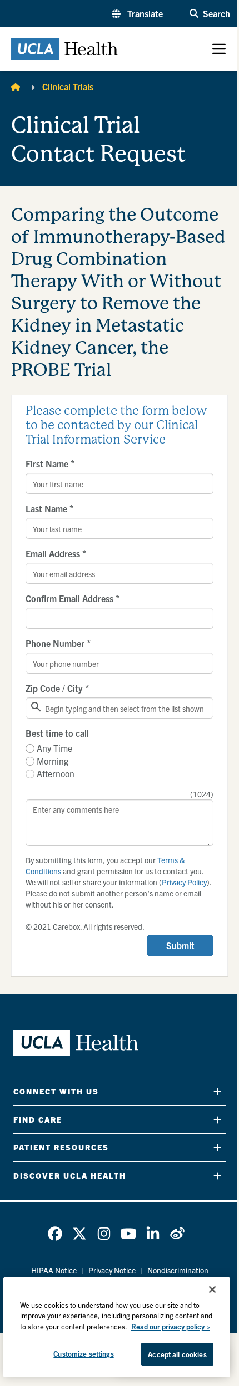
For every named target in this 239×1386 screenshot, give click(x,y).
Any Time (54, 747)
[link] (55, 1233)
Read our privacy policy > (170, 1326)
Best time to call (57, 732)
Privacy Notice (112, 1270)
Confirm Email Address (73, 598)
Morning (52, 760)
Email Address (56, 553)
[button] (137, 13)
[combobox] (119, 708)
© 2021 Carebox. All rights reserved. (85, 926)
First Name (50, 463)
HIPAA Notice (54, 1270)
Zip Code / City (57, 688)
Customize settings (83, 1353)
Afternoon (55, 773)
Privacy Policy (184, 882)
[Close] (212, 1289)
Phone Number (58, 643)
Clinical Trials (67, 86)
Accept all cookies (177, 1354)
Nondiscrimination (177, 1270)
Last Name (50, 508)
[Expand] (217, 1091)
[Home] (15, 86)
